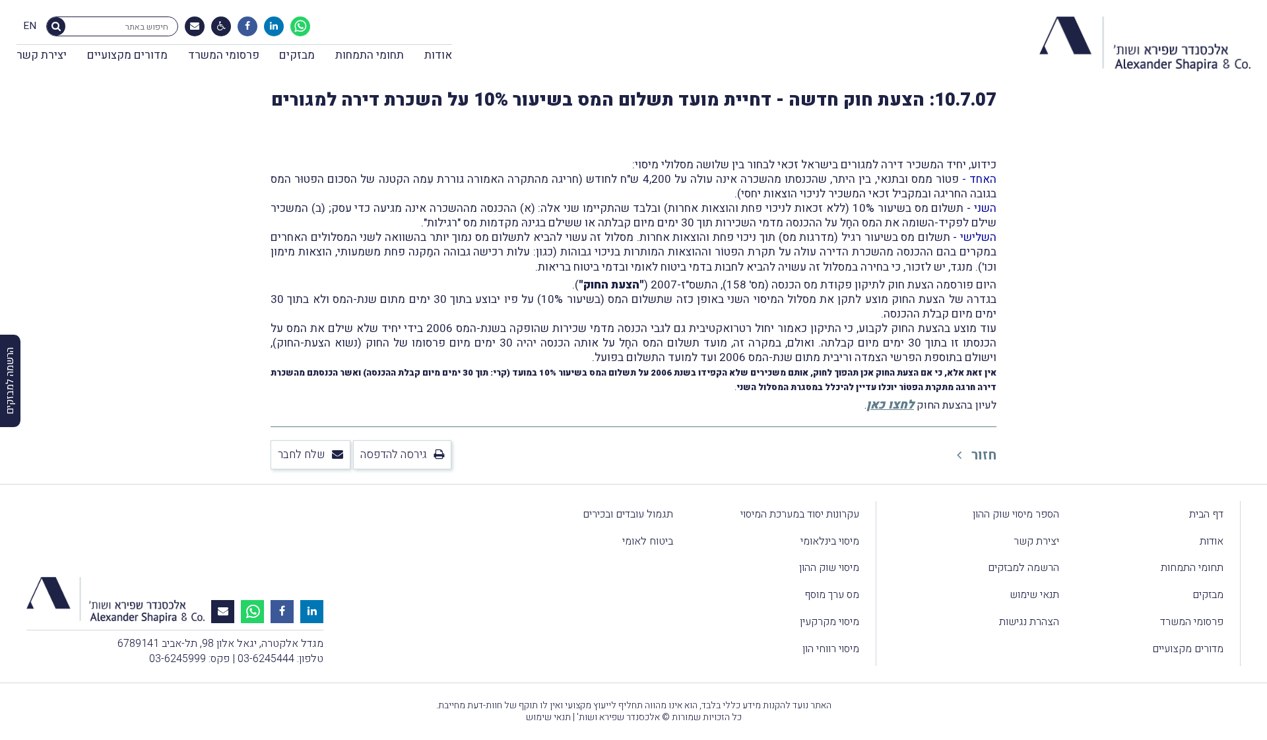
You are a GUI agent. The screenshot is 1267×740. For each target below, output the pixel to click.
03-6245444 (266, 659)
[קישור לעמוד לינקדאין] (274, 26)
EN (29, 26)
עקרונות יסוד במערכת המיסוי (799, 514)
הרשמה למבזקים (1023, 568)
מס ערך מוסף (831, 595)
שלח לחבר (301, 454)
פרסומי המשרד (223, 55)
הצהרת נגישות (1029, 622)
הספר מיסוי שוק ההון (1016, 514)
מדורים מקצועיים (127, 55)
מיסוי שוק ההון (829, 568)
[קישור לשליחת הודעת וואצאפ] (300, 26)
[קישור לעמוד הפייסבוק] (247, 26)
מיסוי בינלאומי (829, 541)
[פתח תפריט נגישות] (221, 26)
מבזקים (297, 55)
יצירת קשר (41, 55)
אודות (438, 55)
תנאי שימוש (1034, 595)
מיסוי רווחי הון (830, 649)
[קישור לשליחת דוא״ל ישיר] (194, 26)
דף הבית (1206, 514)
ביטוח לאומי (647, 541)
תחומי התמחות (369, 55)
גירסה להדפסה (393, 454)
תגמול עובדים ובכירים (628, 514)
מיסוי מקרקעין (829, 622)
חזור (982, 455)
